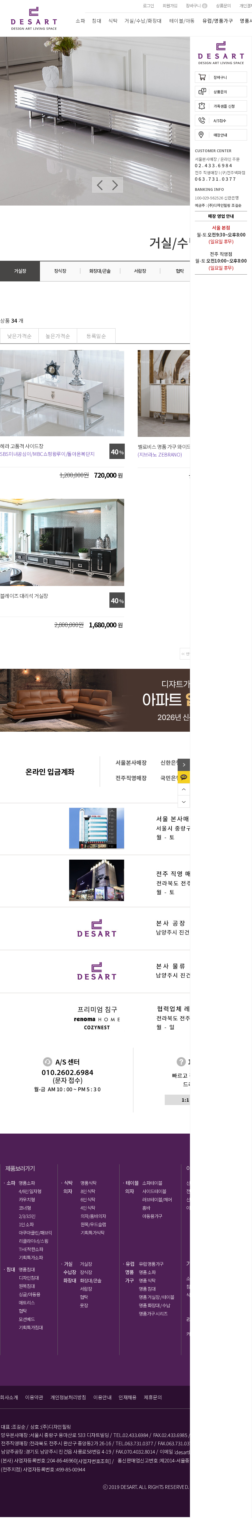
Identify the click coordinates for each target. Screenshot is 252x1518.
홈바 (146, 1207)
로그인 (148, 5)
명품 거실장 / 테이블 (156, 1297)
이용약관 (34, 1397)
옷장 (84, 1305)
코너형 (25, 1207)
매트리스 (27, 1302)
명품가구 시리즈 (153, 1313)
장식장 (86, 1272)
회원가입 (170, 5)
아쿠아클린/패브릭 (35, 1232)
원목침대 (27, 1286)
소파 (80, 20)
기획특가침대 (31, 1327)
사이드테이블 (154, 1191)
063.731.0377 (216, 178)
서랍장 (86, 1288)
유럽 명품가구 (151, 1264)
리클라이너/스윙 (33, 1241)
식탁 (113, 20)
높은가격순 (57, 336)
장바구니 (195, 5)
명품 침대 (147, 1288)
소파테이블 (152, 1183)
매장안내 (220, 134)
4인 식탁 (88, 1207)
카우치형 (27, 1199)
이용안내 (102, 1397)
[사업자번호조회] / (95, 1461)
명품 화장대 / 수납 (154, 1305)
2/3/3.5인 (27, 1216)
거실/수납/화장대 (143, 20)
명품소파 (27, 1183)
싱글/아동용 (29, 1294)
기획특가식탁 (92, 1232)
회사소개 (9, 1397)
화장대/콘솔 (90, 1280)
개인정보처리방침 (68, 1397)
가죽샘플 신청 (224, 106)
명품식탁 (88, 1183)
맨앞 (189, 653)
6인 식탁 (88, 1199)
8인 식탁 (88, 1191)
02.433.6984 (214, 165)
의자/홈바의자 (93, 1216)
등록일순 (96, 336)
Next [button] (115, 185)
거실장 (86, 1264)
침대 (96, 20)
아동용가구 (152, 1216)
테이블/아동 (182, 20)
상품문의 (223, 5)
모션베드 (27, 1319)
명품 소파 (147, 1272)
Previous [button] (100, 185)
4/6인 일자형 (30, 1191)
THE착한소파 (31, 1249)
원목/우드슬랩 (93, 1224)
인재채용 (127, 1397)
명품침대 (27, 1269)
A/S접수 (220, 120)
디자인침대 (29, 1277)
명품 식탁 (147, 1280)
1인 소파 (26, 1224)
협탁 (23, 1311)
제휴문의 (153, 1397)
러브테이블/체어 (157, 1199)
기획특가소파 (31, 1257)
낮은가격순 (19, 336)
